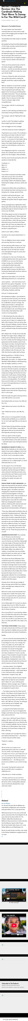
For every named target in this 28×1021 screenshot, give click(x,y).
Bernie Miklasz (7, 20)
